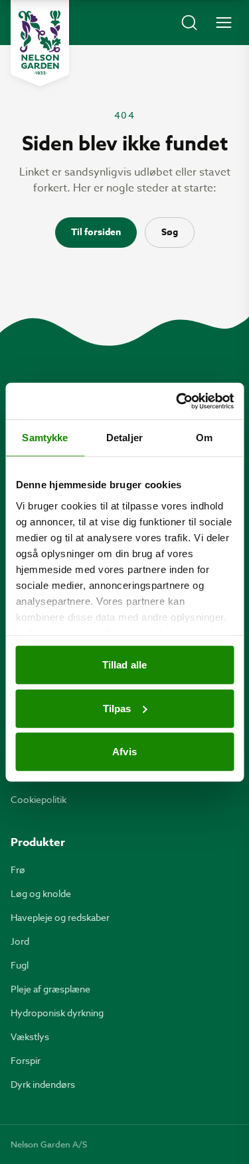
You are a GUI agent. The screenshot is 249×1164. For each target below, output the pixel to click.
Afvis (124, 751)
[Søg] (189, 22)
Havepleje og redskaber (60, 917)
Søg (169, 232)
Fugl (20, 965)
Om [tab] (204, 437)
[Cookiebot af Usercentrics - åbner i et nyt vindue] (177, 400)
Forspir (26, 1060)
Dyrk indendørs (43, 1084)
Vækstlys (30, 1036)
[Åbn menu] (223, 22)
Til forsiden (96, 232)
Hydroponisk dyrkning (57, 1012)
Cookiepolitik (38, 799)
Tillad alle (124, 664)
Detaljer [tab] (124, 437)
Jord (20, 941)
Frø (18, 869)
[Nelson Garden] (40, 43)
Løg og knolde (41, 893)
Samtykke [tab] (45, 437)
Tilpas (117, 708)
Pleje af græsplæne (50, 988)
